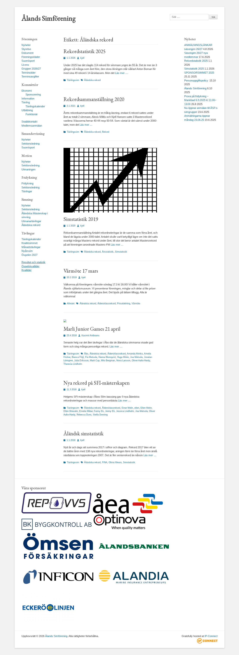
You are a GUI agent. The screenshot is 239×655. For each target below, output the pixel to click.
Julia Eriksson (81, 360)
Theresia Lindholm (73, 364)
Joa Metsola (136, 357)
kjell (82, 58)
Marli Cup (95, 360)
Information (28, 98)
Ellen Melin (146, 407)
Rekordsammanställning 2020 (94, 99)
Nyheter (26, 45)
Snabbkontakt (29, 121)
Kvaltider (26, 270)
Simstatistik (121, 251)
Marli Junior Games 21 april (92, 328)
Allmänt (71, 303)
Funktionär (32, 114)
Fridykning (27, 183)
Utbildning (27, 110)
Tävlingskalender (35, 106)
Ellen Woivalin (71, 411)
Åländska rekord (92, 80)
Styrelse (26, 49)
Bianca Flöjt (78, 357)
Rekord (105, 132)
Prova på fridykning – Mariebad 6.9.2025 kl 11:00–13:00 (200, 100)
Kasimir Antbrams (91, 335)
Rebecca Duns (84, 414)
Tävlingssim (73, 80)
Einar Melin (127, 407)
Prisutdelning (123, 303)
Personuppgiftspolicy (196, 80)
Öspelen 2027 (29, 254)
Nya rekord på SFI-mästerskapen (97, 382)
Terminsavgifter (30, 76)
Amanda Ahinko (135, 353)
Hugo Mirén (123, 357)
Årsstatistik (108, 251)
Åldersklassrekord (106, 303)
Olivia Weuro (115, 462)
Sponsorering (33, 94)
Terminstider (29, 72)
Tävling (26, 102)
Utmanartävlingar (31, 221)
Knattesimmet (29, 243)
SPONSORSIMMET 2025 (199, 72)
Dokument (27, 52)
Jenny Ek (110, 411)
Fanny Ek (99, 411)
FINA (104, 462)
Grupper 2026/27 (31, 68)
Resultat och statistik (33, 262)
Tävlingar (27, 191)
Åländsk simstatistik (84, 433)
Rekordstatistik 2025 (85, 51)
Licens (25, 64)
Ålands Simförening (49, 18)
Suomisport (28, 60)
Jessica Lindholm (125, 411)
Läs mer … (121, 72)
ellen (136, 407)
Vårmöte (136, 303)
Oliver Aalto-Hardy (141, 360)
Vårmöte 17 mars (81, 270)
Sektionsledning (31, 143)
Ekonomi (27, 90)
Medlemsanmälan (32, 125)
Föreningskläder (31, 56)
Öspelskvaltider (30, 266)
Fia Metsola (91, 357)
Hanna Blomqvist (107, 357)
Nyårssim (27, 250)
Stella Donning (100, 414)
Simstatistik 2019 (81, 219)
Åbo (86, 353)
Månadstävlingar (31, 247)
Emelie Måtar (86, 411)
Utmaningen (28, 169)
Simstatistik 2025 (194, 68)
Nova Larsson (123, 360)
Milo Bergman (108, 360)
